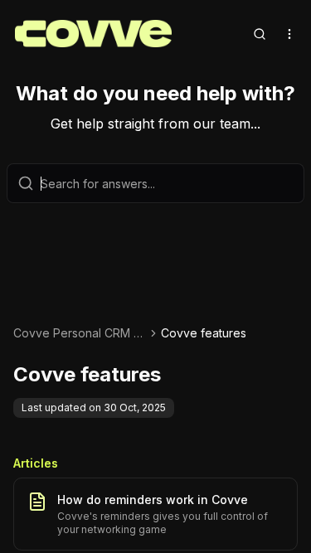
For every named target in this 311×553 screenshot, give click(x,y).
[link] (203, 333)
